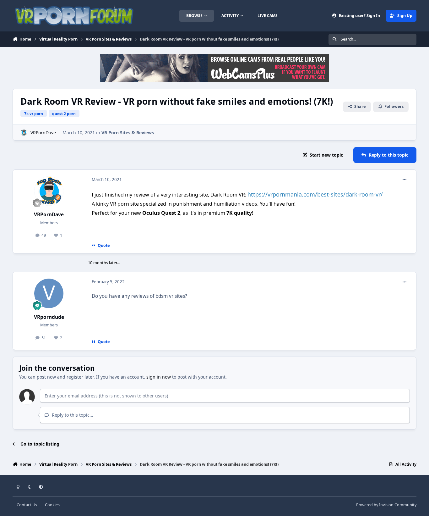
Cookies (52, 505)
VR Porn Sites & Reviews (127, 133)
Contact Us (27, 505)
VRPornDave (43, 133)
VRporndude (49, 317)
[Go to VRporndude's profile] (49, 293)
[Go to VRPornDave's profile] (23, 132)
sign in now (158, 377)
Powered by (386, 505)
